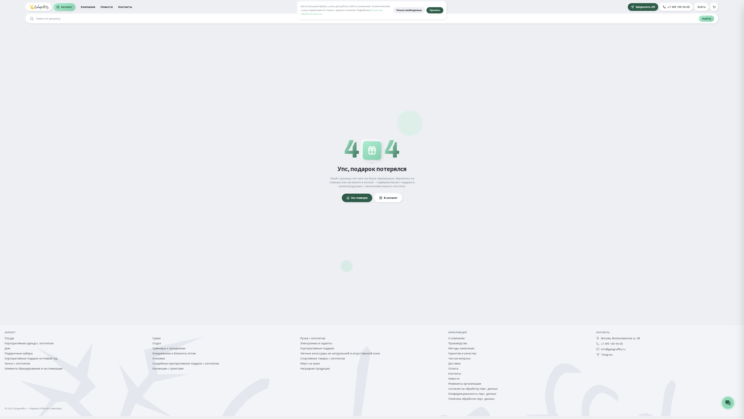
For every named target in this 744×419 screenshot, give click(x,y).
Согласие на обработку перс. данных (473, 388)
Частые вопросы (459, 358)
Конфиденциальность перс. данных (472, 394)
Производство (457, 343)
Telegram (607, 354)
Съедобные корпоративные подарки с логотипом (185, 363)
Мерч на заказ (310, 363)
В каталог (391, 198)
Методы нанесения (461, 348)
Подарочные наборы (19, 353)
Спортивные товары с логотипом (322, 358)
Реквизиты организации (464, 383)
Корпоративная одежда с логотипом (29, 343)
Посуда (9, 338)
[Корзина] (714, 7)
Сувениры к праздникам (168, 348)
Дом (7, 348)
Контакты (125, 7)
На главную (359, 198)
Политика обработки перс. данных (471, 399)
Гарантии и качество (462, 353)
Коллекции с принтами (167, 368)
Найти (706, 18)
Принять (435, 10)
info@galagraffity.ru (613, 349)
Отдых (156, 343)
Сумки (156, 338)
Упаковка (158, 358)
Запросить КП (645, 7)
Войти (702, 7)
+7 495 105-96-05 (678, 7)
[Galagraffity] (39, 7)
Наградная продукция (315, 368)
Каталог (66, 7)
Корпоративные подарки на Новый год (31, 358)
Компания (88, 7)
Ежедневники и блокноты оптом (174, 353)
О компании (456, 338)
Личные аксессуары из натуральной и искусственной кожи (340, 353)
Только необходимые (409, 10)
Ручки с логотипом (312, 338)
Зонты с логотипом (17, 363)
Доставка (454, 363)
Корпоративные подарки (317, 348)
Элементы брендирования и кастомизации (34, 368)
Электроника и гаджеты (316, 343)
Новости (107, 7)
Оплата (453, 368)
